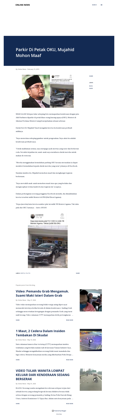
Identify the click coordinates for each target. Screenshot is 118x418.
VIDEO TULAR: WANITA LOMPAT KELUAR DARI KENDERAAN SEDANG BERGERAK (43, 375)
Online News (22, 4)
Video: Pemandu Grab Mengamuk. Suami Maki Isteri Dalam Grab (42, 293)
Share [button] (91, 76)
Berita (91, 86)
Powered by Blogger (60, 411)
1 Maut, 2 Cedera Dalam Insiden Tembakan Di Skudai (40, 333)
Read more (69, 320)
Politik (91, 88)
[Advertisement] (59, 23)
